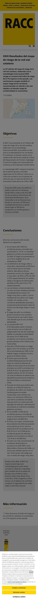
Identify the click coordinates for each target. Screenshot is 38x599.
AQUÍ (31, 572)
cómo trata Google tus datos (17, 582)
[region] (19, 575)
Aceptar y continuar (19, 588)
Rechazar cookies (19, 592)
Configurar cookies (19, 596)
